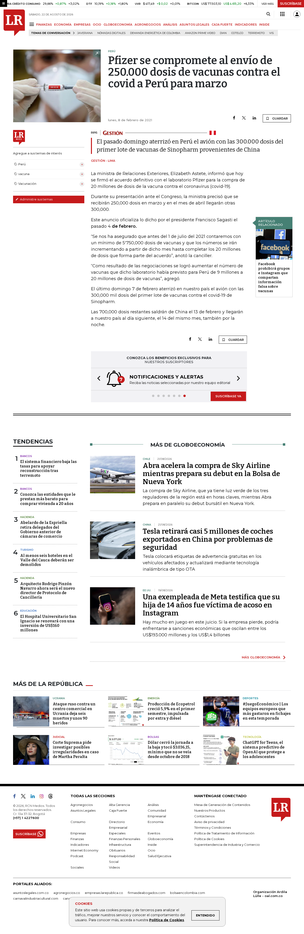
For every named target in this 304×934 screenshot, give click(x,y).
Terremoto (256, 33)
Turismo (26, 549)
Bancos (26, 456)
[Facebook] (234, 118)
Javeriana (85, 33)
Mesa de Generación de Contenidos (222, 805)
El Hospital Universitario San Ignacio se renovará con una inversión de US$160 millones (48, 623)
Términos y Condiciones (212, 827)
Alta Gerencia (119, 805)
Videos (114, 867)
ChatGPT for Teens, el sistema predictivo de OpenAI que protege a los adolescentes (264, 749)
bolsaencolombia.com (187, 893)
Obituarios (117, 850)
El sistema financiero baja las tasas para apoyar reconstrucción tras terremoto (48, 468)
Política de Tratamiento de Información (224, 833)
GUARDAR (279, 118)
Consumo (78, 822)
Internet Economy (84, 850)
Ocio (151, 850)
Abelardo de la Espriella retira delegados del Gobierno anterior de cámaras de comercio (43, 529)
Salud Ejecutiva (159, 856)
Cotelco (237, 33)
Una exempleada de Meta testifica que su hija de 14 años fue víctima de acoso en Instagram (211, 605)
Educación (28, 610)
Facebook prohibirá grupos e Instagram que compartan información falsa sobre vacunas (274, 277)
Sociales (77, 867)
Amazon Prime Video (200, 33)
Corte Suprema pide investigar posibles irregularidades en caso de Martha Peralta (76, 749)
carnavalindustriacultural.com (35, 898)
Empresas (78, 833)
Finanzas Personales (124, 839)
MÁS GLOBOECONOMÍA (261, 657)
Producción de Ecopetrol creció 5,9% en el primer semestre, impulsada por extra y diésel (171, 711)
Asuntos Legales (83, 810)
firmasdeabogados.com (146, 893)
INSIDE (264, 24)
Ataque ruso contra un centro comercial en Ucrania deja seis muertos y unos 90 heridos (74, 713)
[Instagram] (43, 797)
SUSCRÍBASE (291, 3)
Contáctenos (204, 816)
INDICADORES (246, 24)
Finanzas (77, 839)
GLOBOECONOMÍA (118, 24)
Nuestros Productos (209, 810)
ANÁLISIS (170, 24)
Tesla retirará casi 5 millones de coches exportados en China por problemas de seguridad (208, 539)
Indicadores (80, 844)
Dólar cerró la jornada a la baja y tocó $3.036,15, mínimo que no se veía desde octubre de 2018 (170, 749)
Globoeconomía (160, 839)
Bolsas (153, 737)
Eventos (154, 833)
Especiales (117, 833)
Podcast (77, 856)
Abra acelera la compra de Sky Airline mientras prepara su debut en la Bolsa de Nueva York (211, 473)
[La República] (14, 22)
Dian (223, 33)
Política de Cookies (166, 920)
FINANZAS (44, 24)
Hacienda (27, 517)
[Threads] (52, 797)
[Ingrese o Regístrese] (296, 14)
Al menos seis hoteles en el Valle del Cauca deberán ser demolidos (47, 560)
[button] (97, 379)
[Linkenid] (34, 797)
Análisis (153, 805)
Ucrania (59, 698)
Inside (152, 844)
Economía (155, 822)
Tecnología (252, 737)
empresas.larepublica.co (104, 893)
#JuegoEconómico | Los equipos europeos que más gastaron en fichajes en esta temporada (267, 711)
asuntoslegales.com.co (31, 893)
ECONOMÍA (62, 24)
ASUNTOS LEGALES (194, 24)
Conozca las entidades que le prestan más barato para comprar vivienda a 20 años (48, 499)
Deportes (250, 698)
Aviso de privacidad (209, 822)
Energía (154, 698)
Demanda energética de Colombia (155, 33)
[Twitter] (244, 118)
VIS (271, 33)
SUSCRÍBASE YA (228, 396)
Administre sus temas (35, 199)
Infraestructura (120, 844)
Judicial (59, 737)
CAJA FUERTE (222, 24)
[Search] (268, 14)
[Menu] (32, 24)
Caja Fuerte (118, 810)
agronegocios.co (66, 893)
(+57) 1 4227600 (26, 818)
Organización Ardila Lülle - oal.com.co (270, 894)
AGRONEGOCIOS (148, 24)
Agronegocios (82, 805)
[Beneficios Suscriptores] (282, 14)
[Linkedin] (254, 118)
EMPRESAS (82, 24)
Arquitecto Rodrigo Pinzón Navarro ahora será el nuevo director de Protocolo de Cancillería (47, 591)
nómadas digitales (111, 33)
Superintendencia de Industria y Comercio (227, 844)
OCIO (97, 24)
